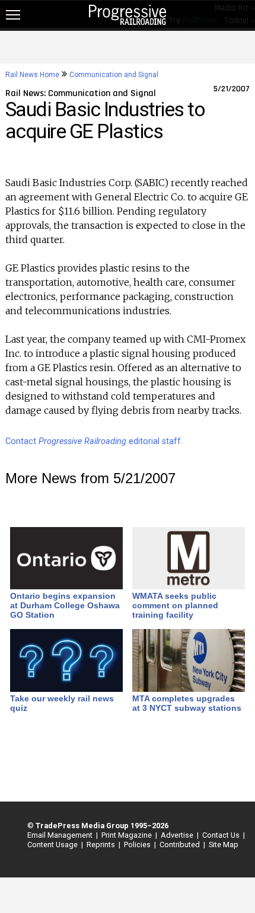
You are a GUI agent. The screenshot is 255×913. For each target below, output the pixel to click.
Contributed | (180, 844)
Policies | (138, 844)
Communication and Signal (113, 75)
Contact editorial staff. (94, 441)
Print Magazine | (127, 835)
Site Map (223, 844)
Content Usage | (53, 844)
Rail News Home (32, 75)
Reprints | (101, 844)
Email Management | (61, 835)
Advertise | (178, 835)
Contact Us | (222, 835)
